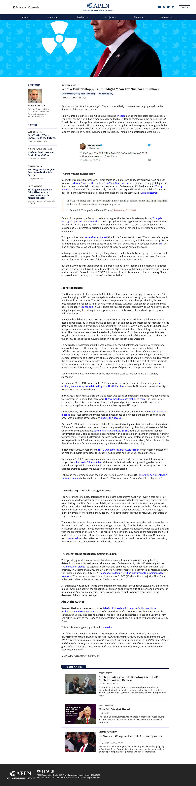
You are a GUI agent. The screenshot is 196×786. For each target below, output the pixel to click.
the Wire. (107, 627)
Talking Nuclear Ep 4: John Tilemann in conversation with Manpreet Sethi (40, 193)
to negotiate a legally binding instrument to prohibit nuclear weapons (112, 574)
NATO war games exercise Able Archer (118, 449)
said (159, 243)
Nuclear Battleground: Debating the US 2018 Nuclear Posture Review (129, 678)
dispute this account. (112, 417)
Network (52, 17)
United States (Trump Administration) (78, 93)
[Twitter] (168, 7)
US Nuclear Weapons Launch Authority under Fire (130, 737)
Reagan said (86, 306)
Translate (184, 7)
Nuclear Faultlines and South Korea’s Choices (41, 154)
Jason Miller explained (95, 237)
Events (137, 17)
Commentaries (68, 84)
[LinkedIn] (173, 7)
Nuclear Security (106, 93)
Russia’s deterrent (148, 192)
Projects (109, 17)
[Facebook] (164, 7)
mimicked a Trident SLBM (88, 462)
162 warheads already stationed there (125, 399)
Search (35, 7)
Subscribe (20, 7)
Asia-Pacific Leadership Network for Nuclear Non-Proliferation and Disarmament (108, 609)
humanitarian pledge (74, 566)
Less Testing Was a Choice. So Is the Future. (42, 136)
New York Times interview (117, 183)
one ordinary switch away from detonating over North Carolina (111, 384)
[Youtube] (159, 7)
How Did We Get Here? (114, 709)
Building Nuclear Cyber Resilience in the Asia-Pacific (41, 172)
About (25, 17)
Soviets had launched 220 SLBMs (111, 430)
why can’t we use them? (85, 183)
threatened (72, 538)
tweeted (121, 115)
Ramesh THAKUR (36, 105)
